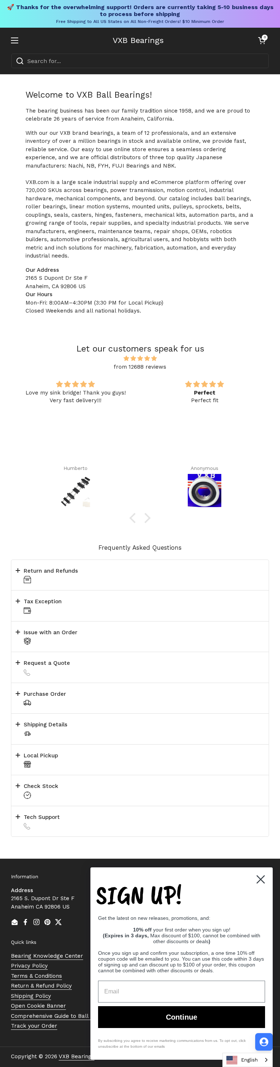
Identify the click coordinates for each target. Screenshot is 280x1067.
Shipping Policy (31, 996)
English (249, 1060)
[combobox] (140, 61)
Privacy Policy (29, 965)
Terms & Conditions (36, 976)
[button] (261, 40)
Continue (181, 1017)
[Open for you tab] (264, 1042)
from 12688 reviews (140, 367)
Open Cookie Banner (38, 1006)
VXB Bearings (138, 40)
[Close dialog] (261, 879)
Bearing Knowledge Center (47, 956)
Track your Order (34, 1026)
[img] (140, 358)
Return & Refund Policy (41, 985)
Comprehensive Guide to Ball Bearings (62, 1016)
